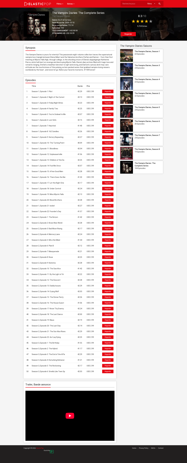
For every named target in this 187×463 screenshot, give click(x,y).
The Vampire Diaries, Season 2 (147, 93)
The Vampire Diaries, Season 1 (147, 51)
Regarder (128, 34)
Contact (160, 448)
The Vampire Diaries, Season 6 (147, 121)
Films (59, 4)
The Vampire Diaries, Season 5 (147, 107)
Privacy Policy (143, 448)
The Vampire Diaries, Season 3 (147, 65)
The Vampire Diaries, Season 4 (147, 79)
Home (134, 448)
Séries (70, 4)
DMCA (153, 448)
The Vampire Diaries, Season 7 (147, 135)
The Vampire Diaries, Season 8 (147, 149)
